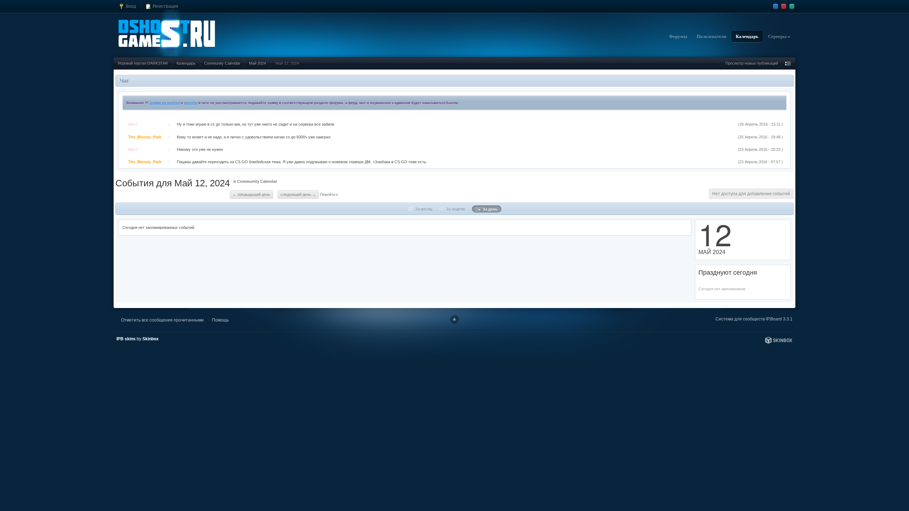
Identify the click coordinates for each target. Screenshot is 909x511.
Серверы (778, 36)
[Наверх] (454, 319)
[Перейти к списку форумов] (167, 33)
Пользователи (711, 36)
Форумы (678, 36)
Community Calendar (257, 181)
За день (489, 209)
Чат (124, 81)
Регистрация (165, 6)
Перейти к (329, 194)
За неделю (454, 209)
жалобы (190, 103)
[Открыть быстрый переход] (788, 63)
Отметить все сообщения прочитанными (162, 320)
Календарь (747, 36)
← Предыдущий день (251, 194)
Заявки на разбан (164, 103)
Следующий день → (298, 194)
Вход (130, 6)
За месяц (422, 209)
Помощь (220, 320)
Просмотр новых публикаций (751, 63)
